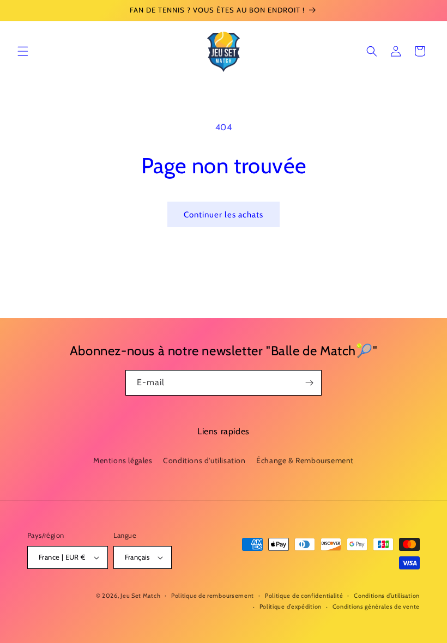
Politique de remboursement (212, 595)
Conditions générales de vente (376, 606)
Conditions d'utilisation (204, 460)
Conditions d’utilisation (387, 595)
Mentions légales (123, 460)
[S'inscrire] (309, 383)
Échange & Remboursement (305, 460)
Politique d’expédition (290, 606)
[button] (23, 51)
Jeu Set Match (140, 595)
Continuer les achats (223, 215)
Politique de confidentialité (304, 595)
